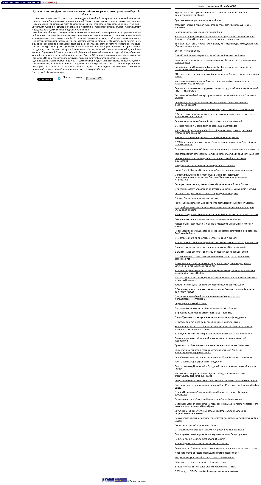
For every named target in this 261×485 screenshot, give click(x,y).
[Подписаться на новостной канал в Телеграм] (73, 80)
